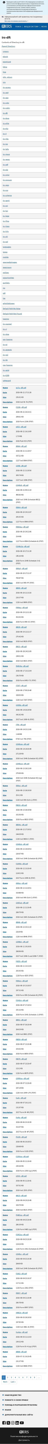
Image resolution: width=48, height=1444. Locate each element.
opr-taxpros (7, 339)
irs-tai (5, 211)
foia (4, 72)
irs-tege (6, 216)
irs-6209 (6, 375)
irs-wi (5, 344)
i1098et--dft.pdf (22, 942)
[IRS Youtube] (22, 1423)
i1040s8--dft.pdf (22, 485)
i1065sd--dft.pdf (22, 903)
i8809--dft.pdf (21, 588)
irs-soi (5, 206)
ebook (5, 56)
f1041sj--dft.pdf (22, 1000)
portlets (6, 283)
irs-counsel (7, 324)
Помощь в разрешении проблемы (21, 1405)
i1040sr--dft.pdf (22, 1254)
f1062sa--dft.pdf (22, 1234)
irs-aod (5, 92)
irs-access (7, 87)
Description (7, 402)
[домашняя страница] (7, 26)
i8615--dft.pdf (21, 1195)
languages (7, 247)
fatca (5, 67)
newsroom (7, 267)
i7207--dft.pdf (21, 685)
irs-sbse (6, 334)
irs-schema (7, 195)
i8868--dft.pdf (21, 1351)
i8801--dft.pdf (21, 1020)
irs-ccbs (6, 103)
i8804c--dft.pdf (21, 825)
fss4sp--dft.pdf (22, 1332)
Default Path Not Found (12, 314)
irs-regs (6, 185)
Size (4, 397)
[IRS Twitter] (8, 1423)
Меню (44, 26)
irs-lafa (6, 149)
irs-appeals (7, 350)
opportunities (8, 278)
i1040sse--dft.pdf (22, 744)
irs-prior (6, 175)
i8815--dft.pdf (21, 646)
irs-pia (5, 170)
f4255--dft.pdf (21, 961)
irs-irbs (6, 139)
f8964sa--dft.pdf (22, 527)
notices (6, 272)
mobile (6, 257)
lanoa (5, 252)
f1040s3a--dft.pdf (23, 546)
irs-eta (5, 128)
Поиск (18, 26)
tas (4, 298)
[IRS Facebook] (4, 1423)
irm (4, 82)
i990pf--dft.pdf (21, 568)
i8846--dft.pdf (21, 922)
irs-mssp (6, 154)
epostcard (7, 62)
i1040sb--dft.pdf (22, 844)
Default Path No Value (11, 308)
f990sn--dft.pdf (22, 981)
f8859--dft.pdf (21, 1039)
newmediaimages (10, 262)
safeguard (7, 380)
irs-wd (5, 242)
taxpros (6, 319)
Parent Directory (8, 46)
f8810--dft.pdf (21, 805)
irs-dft (5, 113)
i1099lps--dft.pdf (22, 1078)
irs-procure (7, 180)
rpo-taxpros (7, 365)
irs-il (5, 134)
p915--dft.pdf (21, 427)
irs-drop (6, 118)
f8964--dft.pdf (21, 507)
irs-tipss (6, 226)
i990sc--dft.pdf (21, 883)
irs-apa (5, 98)
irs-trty (6, 231)
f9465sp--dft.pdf (22, 1215)
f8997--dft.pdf (21, 1293)
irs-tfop (6, 221)
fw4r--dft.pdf (21, 1098)
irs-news (6, 159)
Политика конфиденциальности (24, 1436)
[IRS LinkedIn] (17, 1423)
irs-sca (5, 190)
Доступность (24, 1440)
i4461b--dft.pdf (22, 1312)
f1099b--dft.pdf (22, 864)
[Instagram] (12, 1423)
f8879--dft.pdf (21, 1059)
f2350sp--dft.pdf (22, 1156)
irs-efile (6, 123)
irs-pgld (6, 370)
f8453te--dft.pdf (22, 666)
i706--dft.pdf (21, 724)
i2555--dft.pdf (21, 1176)
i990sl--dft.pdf (21, 785)
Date (5, 392)
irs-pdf (5, 164)
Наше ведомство (13, 1395)
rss (4, 288)
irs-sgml (6, 200)
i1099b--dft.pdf (22, 705)
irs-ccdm (6, 108)
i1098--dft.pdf (21, 466)
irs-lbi (5, 360)
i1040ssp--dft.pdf (22, 763)
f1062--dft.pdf (21, 1273)
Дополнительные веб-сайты (19, 1414)
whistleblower (9, 303)
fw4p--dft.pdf (21, 1117)
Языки (8, 1410)
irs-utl (5, 236)
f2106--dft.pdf (21, 407)
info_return (7, 77)
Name (5, 388)
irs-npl (5, 355)
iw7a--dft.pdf (21, 388)
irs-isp (5, 144)
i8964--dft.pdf (21, 446)
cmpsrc (6, 51)
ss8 (4, 293)
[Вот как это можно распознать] (24, 19)
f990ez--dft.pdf (22, 607)
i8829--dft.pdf (21, 627)
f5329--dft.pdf (21, 1137)
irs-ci (5, 329)
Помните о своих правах (16, 1400)
